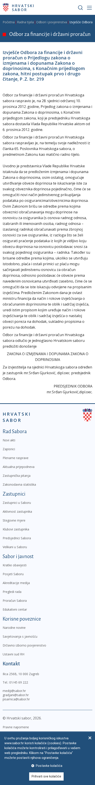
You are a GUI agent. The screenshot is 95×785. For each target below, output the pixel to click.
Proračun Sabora (15, 600)
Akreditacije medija (16, 583)
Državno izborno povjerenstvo (24, 645)
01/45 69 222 (18, 682)
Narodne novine (14, 627)
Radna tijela (25, 22)
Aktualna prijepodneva (18, 467)
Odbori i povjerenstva (51, 22)
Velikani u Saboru (15, 547)
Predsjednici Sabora (17, 538)
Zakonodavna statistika (19, 484)
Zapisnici (9, 449)
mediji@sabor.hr (14, 691)
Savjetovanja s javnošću (20, 636)
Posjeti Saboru (13, 574)
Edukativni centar (15, 609)
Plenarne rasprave (15, 458)
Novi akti (9, 440)
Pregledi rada (12, 592)
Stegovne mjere (14, 520)
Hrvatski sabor (23, 7)
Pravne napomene (16, 727)
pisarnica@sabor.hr (16, 699)
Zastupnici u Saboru (17, 503)
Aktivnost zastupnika (17, 511)
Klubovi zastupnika (16, 529)
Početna (9, 22)
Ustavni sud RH (13, 654)
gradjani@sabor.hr (16, 695)
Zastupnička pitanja (16, 475)
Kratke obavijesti (15, 565)
